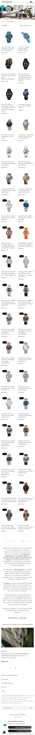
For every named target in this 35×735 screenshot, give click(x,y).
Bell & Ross (25, 557)
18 (23, 541)
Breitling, (6, 557)
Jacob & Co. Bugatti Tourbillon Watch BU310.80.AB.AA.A (23, 48)
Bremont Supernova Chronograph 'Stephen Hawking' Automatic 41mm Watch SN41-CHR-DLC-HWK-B (8, 108)
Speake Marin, (9, 556)
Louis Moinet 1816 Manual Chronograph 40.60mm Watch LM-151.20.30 (25, 190)
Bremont (26, 556)
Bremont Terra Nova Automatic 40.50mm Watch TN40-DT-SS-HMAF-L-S (25, 527)
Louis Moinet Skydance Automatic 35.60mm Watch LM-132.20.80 (25, 163)
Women (7, 583)
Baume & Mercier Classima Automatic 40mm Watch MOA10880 (25, 217)
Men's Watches (19, 569)
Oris (30, 557)
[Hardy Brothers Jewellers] (7, 2)
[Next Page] (27, 541)
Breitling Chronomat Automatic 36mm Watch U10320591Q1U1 (25, 442)
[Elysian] (17, 637)
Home (3, 21)
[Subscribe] (31, 708)
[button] (15, 668)
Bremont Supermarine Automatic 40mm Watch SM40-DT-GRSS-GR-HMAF (8, 527)
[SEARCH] (23, 2)
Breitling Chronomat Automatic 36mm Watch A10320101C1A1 (25, 415)
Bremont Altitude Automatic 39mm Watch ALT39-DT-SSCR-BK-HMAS (25, 500)
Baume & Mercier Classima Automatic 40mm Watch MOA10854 (8, 217)
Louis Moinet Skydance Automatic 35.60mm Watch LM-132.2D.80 (8, 163)
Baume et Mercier (15, 557)
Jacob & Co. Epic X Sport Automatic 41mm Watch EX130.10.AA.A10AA (8, 48)
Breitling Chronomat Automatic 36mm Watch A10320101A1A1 (8, 415)
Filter (5, 25)
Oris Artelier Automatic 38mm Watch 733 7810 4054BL (7, 136)
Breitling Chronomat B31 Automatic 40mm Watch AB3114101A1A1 (25, 359)
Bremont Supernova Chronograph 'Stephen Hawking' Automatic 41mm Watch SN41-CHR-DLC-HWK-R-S (25, 77)
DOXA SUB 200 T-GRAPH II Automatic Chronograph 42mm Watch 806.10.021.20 (8, 273)
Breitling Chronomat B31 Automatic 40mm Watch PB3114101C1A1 (8, 388)
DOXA (8, 559)
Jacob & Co (26, 554)
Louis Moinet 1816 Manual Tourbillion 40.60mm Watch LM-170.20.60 (8, 190)
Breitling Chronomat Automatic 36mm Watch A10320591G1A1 (25, 388)
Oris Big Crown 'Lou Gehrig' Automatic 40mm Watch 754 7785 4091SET (25, 136)
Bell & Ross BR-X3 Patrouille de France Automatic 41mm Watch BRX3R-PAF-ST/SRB (8, 500)
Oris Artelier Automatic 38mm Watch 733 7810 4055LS (24, 106)
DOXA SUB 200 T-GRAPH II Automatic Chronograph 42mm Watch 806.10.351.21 (25, 244)
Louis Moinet (19, 556)
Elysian (4, 651)
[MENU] (33, 2)
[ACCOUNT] (27, 2)
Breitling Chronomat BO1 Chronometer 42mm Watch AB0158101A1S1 (25, 471)
